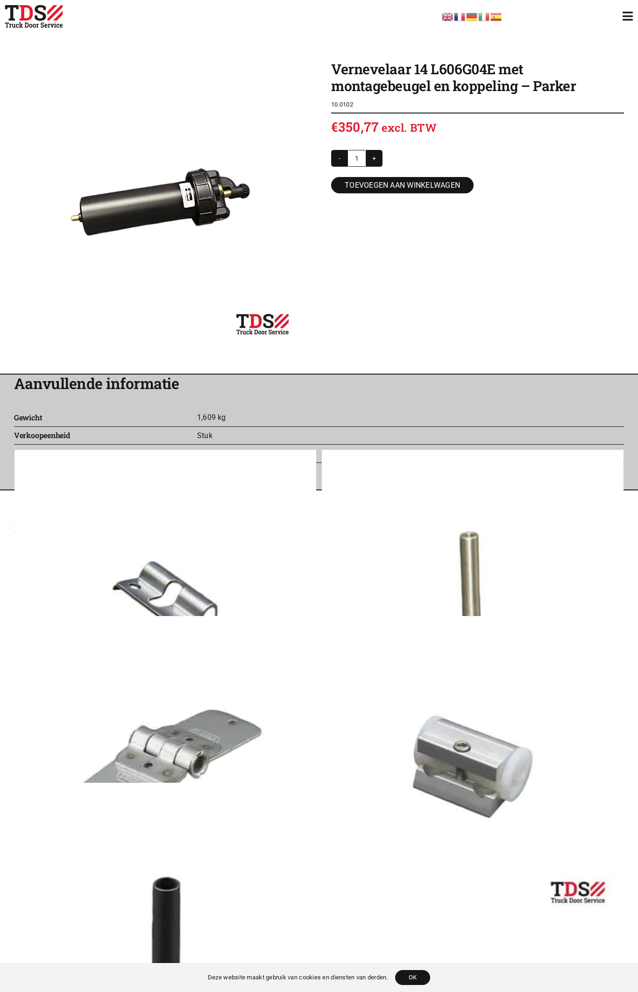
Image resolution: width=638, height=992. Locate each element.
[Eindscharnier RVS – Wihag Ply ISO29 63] (165, 767)
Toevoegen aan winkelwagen (402, 185)
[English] (448, 16)
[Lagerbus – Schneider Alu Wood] (165, 933)
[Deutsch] (472, 16)
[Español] (496, 16)
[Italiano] (484, 16)
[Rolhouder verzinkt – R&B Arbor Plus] (165, 600)
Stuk (205, 435)
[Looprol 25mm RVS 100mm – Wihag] (473, 600)
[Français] (460, 16)
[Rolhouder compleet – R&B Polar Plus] (473, 767)
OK (413, 977)
